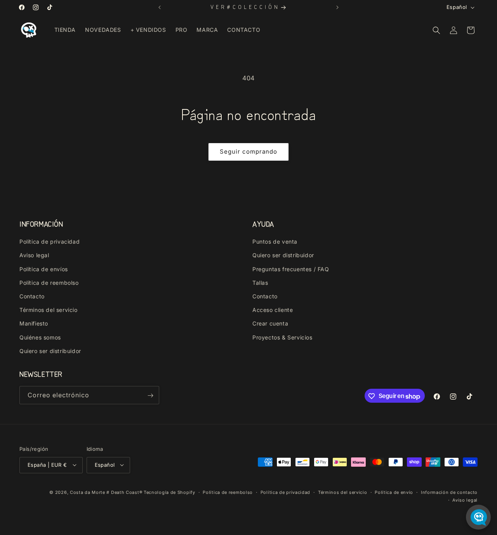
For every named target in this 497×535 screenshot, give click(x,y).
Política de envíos (43, 269)
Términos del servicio (48, 310)
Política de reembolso (49, 282)
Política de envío (394, 492)
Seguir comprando (248, 151)
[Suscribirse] (150, 395)
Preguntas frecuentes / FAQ (290, 269)
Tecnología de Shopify (169, 492)
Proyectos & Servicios (282, 337)
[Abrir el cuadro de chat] (478, 517)
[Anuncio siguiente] (337, 7)
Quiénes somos (40, 337)
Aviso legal (34, 255)
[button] (436, 30)
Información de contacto (449, 492)
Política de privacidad (49, 242)
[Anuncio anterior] (159, 7)
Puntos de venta (274, 242)
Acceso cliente (272, 310)
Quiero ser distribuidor (50, 351)
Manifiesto (33, 323)
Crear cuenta (270, 323)
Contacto (32, 296)
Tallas (260, 282)
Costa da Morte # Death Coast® (106, 492)
